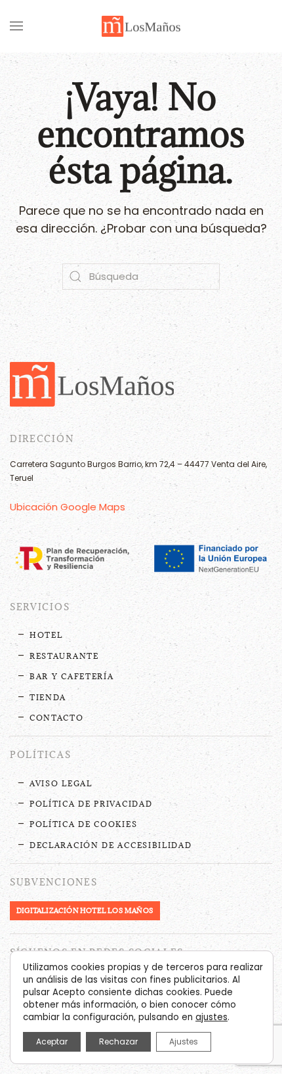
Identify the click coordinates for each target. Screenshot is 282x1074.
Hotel (46, 635)
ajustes (211, 1017)
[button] (16, 26)
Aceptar (52, 1041)
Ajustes (183, 1041)
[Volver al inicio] (141, 26)
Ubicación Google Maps (67, 507)
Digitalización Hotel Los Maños (84, 910)
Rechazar (118, 1041)
